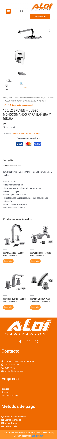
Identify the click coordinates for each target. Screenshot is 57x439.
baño (10, 98)
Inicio (5, 98)
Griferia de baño (20, 98)
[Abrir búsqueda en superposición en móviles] (21, 11)
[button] (8, 11)
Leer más (8, 261)
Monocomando (33, 98)
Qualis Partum (37, 436)
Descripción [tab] (8, 160)
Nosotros (5, 389)
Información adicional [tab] (12, 165)
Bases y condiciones (9, 395)
